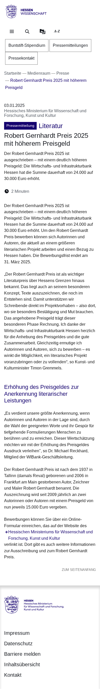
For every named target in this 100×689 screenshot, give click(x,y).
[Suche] (27, 31)
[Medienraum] (42, 31)
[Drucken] (77, 191)
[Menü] (12, 31)
